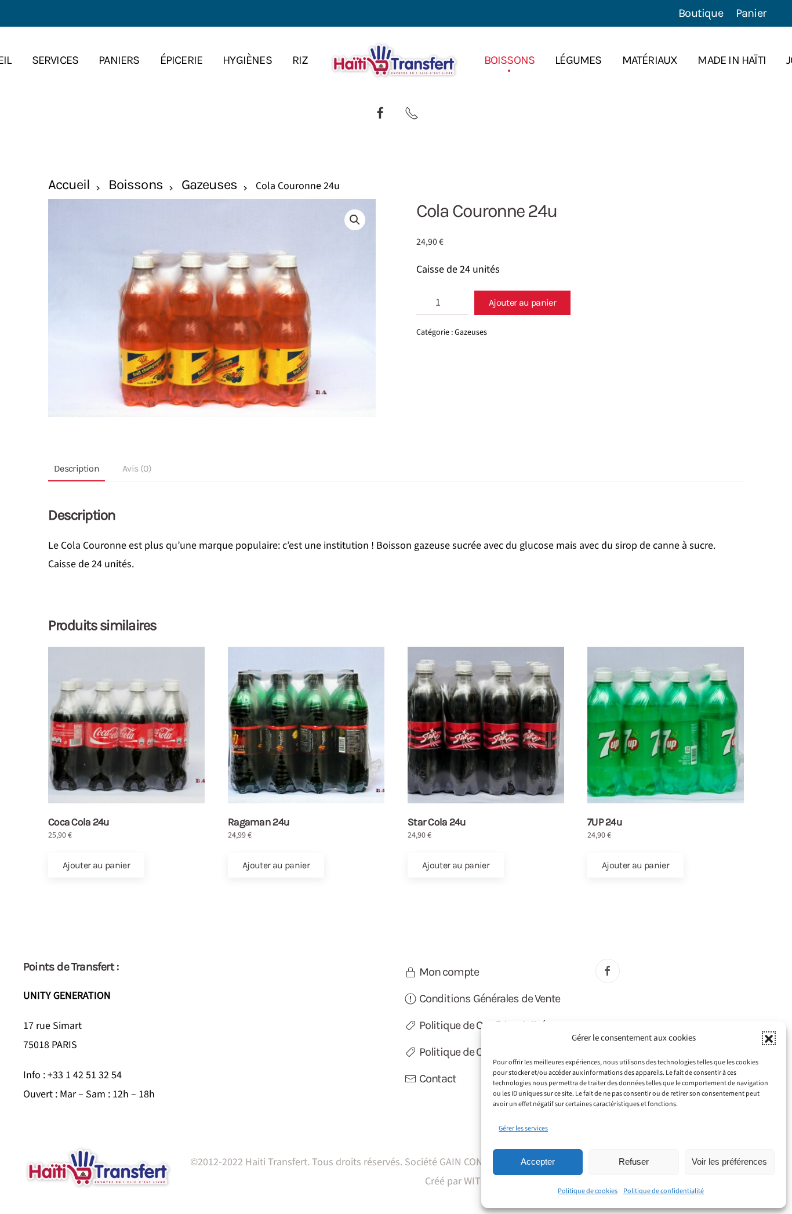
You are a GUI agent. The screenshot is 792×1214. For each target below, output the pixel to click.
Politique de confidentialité (663, 1191)
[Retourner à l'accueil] (396, 60)
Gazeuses (209, 184)
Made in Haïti (731, 60)
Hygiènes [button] (247, 60)
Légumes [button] (578, 60)
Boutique (700, 13)
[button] (769, 1038)
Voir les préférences (729, 1161)
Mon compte (449, 972)
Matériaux (650, 60)
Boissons (135, 184)
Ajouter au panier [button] (96, 865)
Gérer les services (523, 1128)
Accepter (538, 1161)
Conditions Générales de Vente (489, 998)
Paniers (119, 60)
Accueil (69, 184)
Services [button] (55, 60)
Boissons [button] (509, 60)
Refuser (634, 1161)
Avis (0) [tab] (137, 468)
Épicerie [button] (181, 60)
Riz (300, 60)
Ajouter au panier (522, 302)
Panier (751, 13)
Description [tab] (76, 468)
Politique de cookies (587, 1191)
